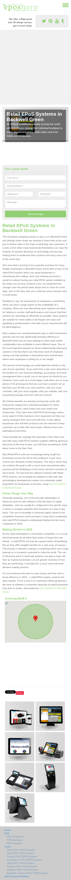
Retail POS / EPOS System (21, 850)
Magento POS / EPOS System (22, 869)
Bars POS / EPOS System (20, 853)
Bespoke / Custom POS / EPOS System (27, 873)
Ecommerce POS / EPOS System (24, 859)
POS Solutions (14, 843)
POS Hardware (15, 840)
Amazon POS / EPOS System (22, 866)
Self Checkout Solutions (16, 876)
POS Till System (15, 836)
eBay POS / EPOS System (20, 863)
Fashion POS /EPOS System (22, 856)
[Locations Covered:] (4, 5)
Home (7, 830)
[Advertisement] (35, 67)
